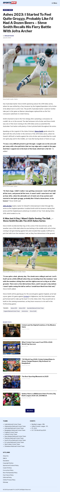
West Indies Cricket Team (12, 444)
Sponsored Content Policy (11, 465)
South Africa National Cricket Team (15, 440)
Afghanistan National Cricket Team (15, 426)
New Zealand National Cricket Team (15, 436)
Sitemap (5, 482)
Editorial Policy (7, 477)
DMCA (5, 458)
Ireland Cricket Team (11, 434)
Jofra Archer (25, 311)
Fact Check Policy (8, 475)
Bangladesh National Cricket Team (15, 430)
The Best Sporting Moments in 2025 (35, 376)
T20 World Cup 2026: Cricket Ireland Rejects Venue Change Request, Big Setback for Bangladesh (38, 361)
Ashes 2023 (22, 308)
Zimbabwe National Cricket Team (14, 446)
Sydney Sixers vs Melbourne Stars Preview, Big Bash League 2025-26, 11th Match (39, 395)
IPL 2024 (34, 428)
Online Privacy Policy (9, 480)
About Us (5, 456)
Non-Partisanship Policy (10, 472)
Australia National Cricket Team (35, 308)
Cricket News (8, 10)
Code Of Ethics (7, 468)
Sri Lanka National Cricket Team (14, 442)
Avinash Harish (9, 35)
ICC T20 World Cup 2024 (39, 430)
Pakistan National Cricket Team (14, 438)
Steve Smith (33, 311)
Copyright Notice (8, 463)
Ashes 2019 (14, 308)
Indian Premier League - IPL (40, 426)
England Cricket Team (11, 432)
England (26, 296)
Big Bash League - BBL (38, 424)
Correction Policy (8, 470)
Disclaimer (6, 460)
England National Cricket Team (12, 311)
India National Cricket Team (13, 424)
